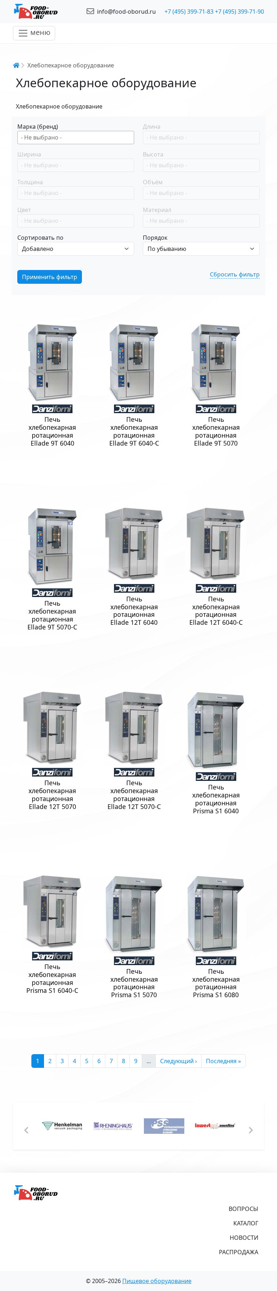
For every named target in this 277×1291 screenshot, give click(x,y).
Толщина (30, 182)
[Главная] (45, 11)
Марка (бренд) (37, 127)
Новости (244, 1238)
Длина (152, 127)
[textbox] (77, 137)
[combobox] (75, 137)
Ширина (29, 154)
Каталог (245, 1223)
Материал (157, 210)
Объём (153, 182)
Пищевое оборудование (157, 1281)
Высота (153, 154)
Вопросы (243, 1209)
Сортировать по (40, 238)
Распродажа (238, 1252)
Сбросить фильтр (235, 274)
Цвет (24, 210)
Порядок (155, 238)
